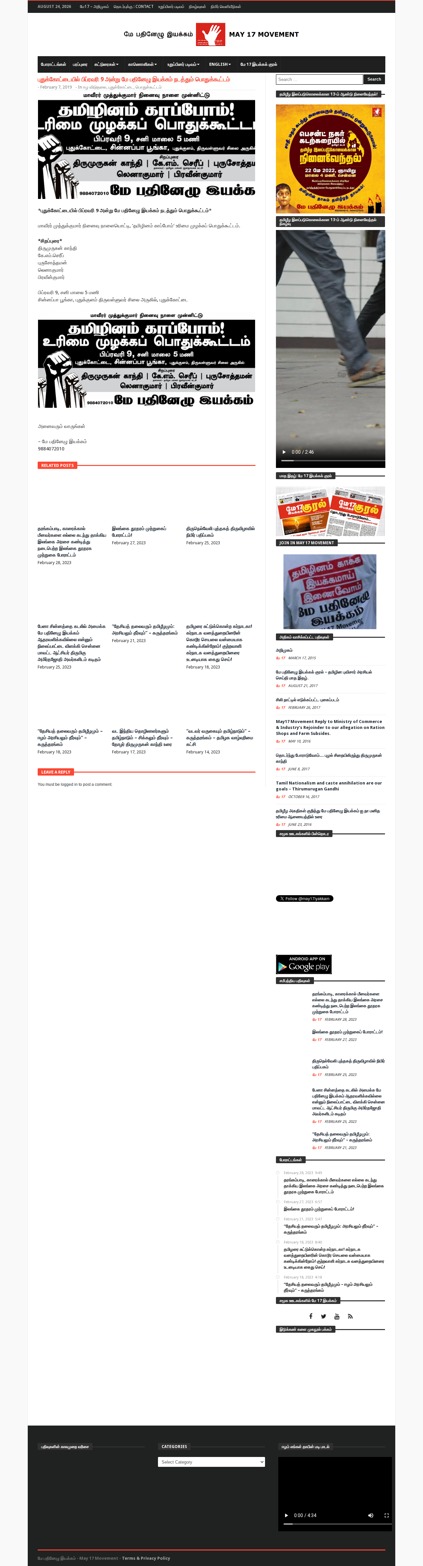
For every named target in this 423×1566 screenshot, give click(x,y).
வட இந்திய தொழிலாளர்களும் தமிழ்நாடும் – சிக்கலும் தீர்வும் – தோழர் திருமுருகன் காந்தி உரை (142, 737)
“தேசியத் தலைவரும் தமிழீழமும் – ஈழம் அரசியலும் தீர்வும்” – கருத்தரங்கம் (70, 737)
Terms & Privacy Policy (146, 1558)
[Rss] (350, 1317)
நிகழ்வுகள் (197, 6)
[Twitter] (324, 1317)
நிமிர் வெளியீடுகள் (226, 6)
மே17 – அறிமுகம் (94, 6)
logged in (69, 784)
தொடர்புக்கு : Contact (134, 6)
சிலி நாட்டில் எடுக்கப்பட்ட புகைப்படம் (307, 699)
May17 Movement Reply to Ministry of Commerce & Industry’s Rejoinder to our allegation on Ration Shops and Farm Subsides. (330, 727)
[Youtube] (337, 1317)
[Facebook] (310, 1317)
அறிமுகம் (284, 650)
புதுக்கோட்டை (121, 87)
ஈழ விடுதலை (94, 87)
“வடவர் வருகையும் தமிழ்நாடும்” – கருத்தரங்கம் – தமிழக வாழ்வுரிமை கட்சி (219, 737)
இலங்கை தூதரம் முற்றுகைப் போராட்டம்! (347, 1031)
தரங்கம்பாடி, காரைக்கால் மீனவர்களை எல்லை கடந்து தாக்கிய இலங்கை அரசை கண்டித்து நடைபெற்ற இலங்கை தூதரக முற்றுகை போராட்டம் (72, 541)
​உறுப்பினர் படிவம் (171, 6)
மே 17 (281, 658)
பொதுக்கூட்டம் (148, 87)
